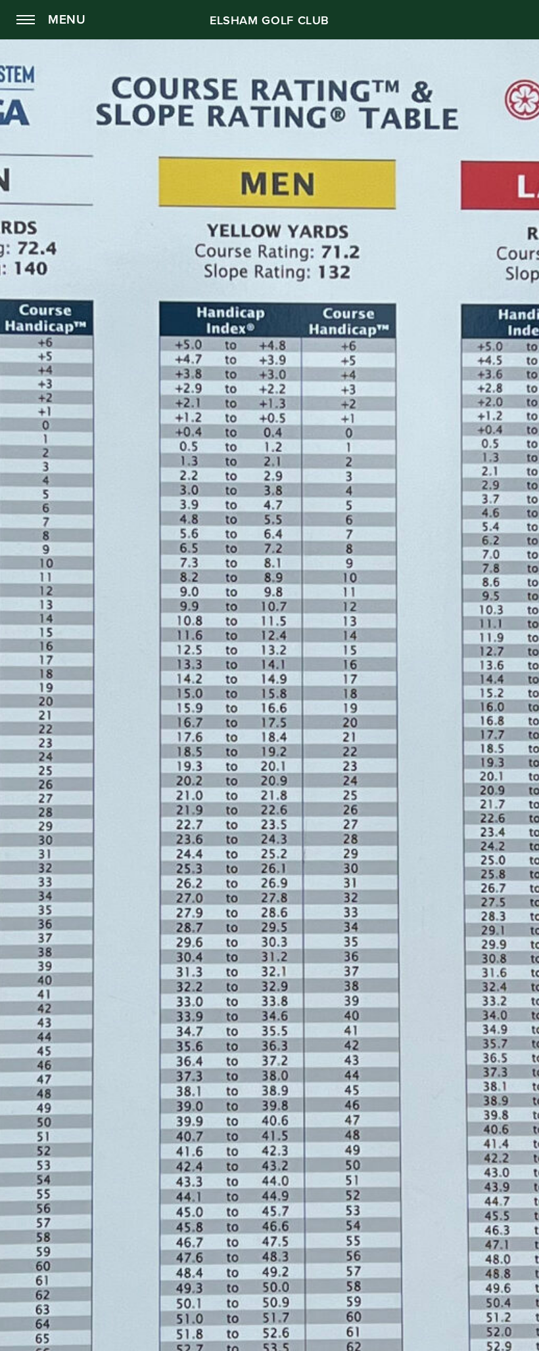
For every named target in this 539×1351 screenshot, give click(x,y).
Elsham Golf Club (269, 20)
